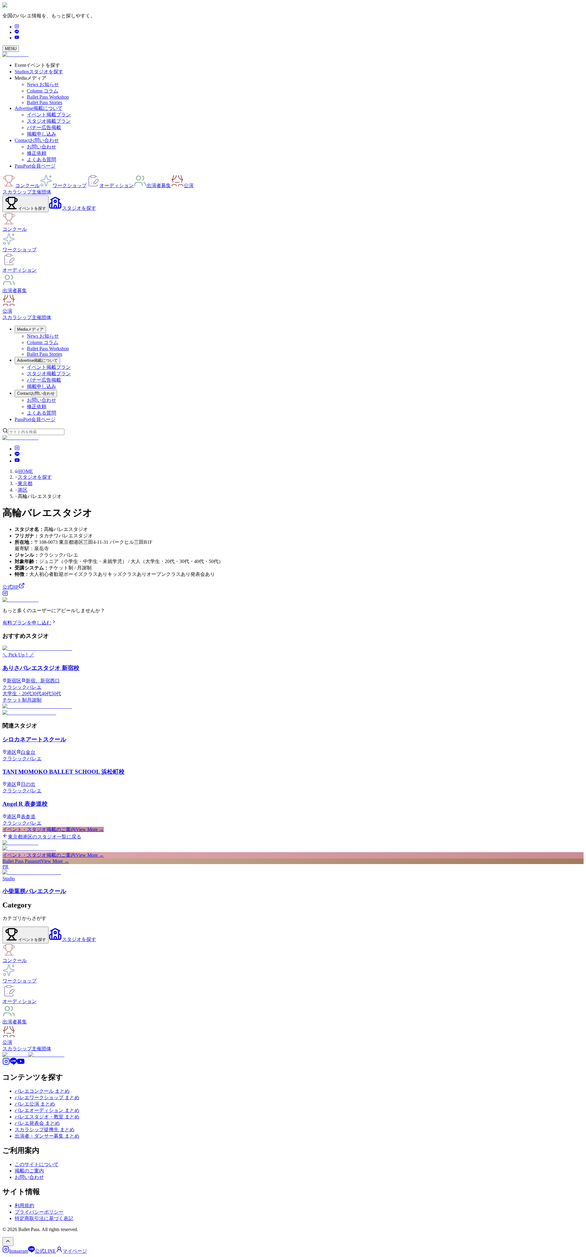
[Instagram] (17, 26)
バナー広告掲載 (44, 127)
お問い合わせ (41, 146)
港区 (22, 489)
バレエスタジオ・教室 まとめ (47, 1116)
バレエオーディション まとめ (47, 1110)
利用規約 (24, 1205)
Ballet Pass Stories (44, 102)
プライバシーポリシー (39, 1212)
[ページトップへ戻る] (7, 1241)
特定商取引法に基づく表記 (44, 1218)
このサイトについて (37, 1164)
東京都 (25, 483)
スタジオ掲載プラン (49, 121)
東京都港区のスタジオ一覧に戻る (44, 836)
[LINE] (17, 32)
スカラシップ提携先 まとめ (44, 1129)
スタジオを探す (35, 477)
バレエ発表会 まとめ (37, 1123)
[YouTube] (17, 37)
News (43, 84)
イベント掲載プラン (49, 114)
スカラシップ (17, 191)
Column (42, 90)
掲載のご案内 (29, 1170)
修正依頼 (36, 153)
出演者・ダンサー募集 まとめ (47, 1136)
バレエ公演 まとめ (35, 1103)
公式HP (10, 587)
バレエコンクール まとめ (42, 1091)
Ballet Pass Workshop (48, 97)
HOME (25, 471)
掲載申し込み (41, 133)
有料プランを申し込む (26, 622)
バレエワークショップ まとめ (47, 1097)
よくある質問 (41, 159)
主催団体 (41, 191)
